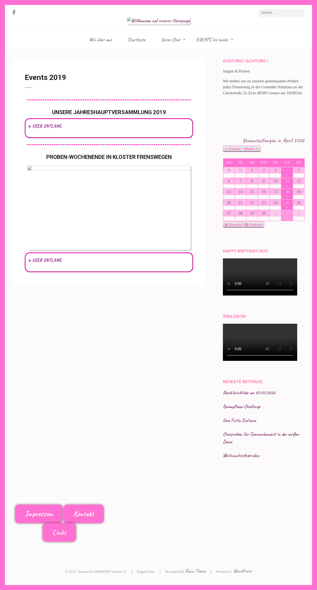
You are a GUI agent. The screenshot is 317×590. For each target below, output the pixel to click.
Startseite (136, 40)
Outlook (256, 225)
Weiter (249, 149)
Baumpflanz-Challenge (241, 406)
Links (59, 532)
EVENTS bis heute (212, 40)
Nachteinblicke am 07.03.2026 (249, 393)
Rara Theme (195, 571)
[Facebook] (14, 12)
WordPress (242, 571)
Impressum (39, 513)
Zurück (235, 149)
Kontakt (84, 513)
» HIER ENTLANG (44, 126)
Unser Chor (170, 40)
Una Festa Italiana (239, 420)
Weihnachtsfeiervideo (241, 455)
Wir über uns (100, 40)
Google (235, 225)
